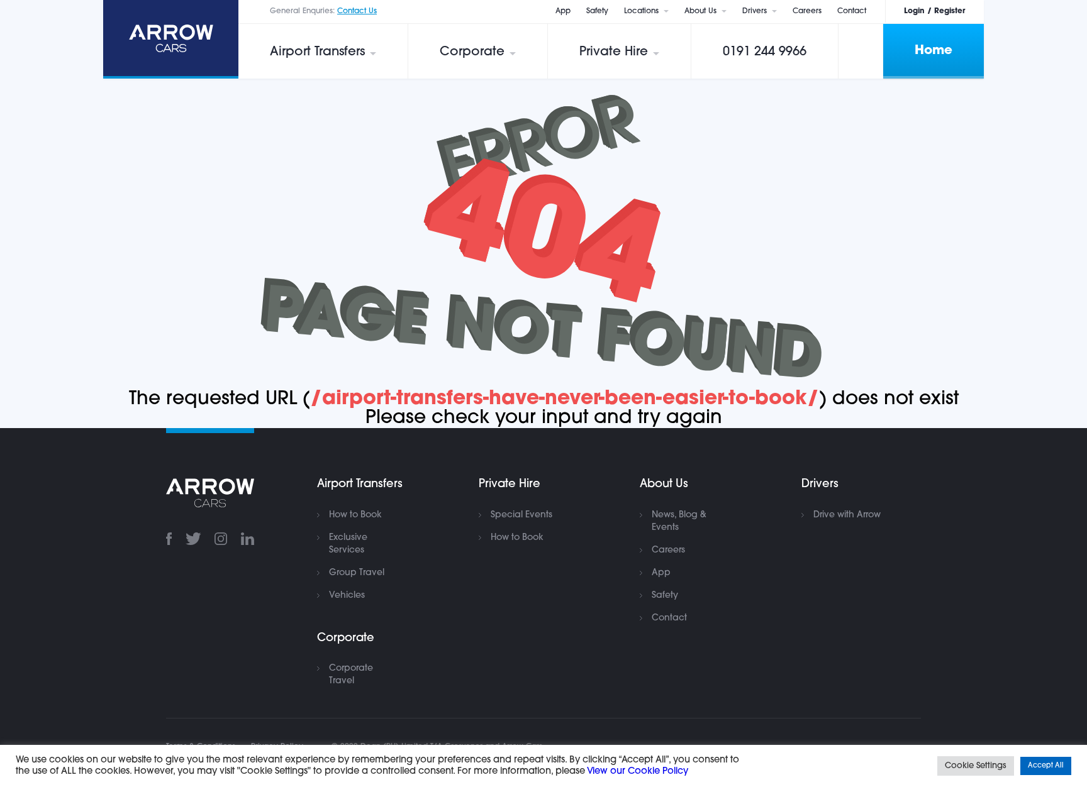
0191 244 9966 (764, 52)
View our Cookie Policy (637, 771)
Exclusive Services (348, 544)
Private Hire (613, 52)
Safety (597, 11)
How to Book (355, 515)
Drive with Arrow (847, 515)
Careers (807, 11)
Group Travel (356, 573)
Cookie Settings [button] (975, 766)
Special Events (521, 515)
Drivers (754, 11)
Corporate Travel (351, 675)
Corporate (472, 52)
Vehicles (347, 595)
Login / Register (934, 11)
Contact (851, 11)
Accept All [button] (1046, 765)
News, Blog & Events (679, 521)
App (563, 11)
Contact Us (357, 11)
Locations (641, 11)
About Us (700, 11)
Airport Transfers (317, 52)
